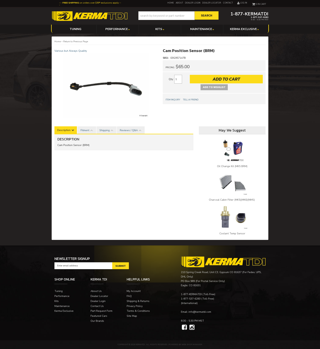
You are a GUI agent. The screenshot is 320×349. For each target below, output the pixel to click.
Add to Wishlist (214, 87)
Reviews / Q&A (129, 130)
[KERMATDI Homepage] (89, 16)
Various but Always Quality (70, 51)
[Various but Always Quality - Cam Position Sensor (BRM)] (105, 85)
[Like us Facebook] (184, 327)
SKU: (166, 58)
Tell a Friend (191, 99)
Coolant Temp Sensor (232, 233)
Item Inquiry (173, 99)
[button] (178, 15)
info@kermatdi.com (200, 312)
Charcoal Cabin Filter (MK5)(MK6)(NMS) (232, 200)
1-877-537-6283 (191, 298)
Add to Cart (226, 79)
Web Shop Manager (192, 344)
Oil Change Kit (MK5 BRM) (232, 166)
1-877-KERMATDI (191, 294)
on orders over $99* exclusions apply (90, 2)
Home (57, 41)
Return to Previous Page (75, 41)
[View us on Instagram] (191, 327)
